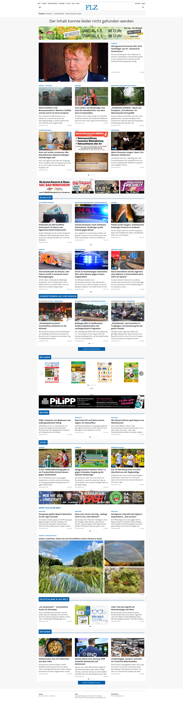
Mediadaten (115, 694)
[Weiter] (141, 373)
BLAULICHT (46, 197)
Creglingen (131, 301)
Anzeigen (62, 3)
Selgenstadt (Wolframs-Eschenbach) (123, 85)
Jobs (73, 3)
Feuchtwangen (80, 249)
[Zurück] (41, 373)
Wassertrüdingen (45, 130)
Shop (77, 3)
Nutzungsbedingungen (81, 696)
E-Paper (44, 3)
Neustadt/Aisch (51, 535)
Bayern (44, 412)
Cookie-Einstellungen (89, 697)
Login (143, 3)
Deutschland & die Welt (54, 599)
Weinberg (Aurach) (117, 447)
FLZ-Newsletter (59, 14)
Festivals (49, 14)
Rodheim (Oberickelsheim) (103, 202)
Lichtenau (48, 85)
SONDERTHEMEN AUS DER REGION (58, 296)
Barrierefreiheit (79, 697)
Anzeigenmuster (119, 696)
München (78, 417)
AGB (76, 694)
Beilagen (45, 357)
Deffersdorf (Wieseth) (98, 301)
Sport (43, 442)
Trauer (68, 3)
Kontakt (137, 3)
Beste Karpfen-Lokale (73, 14)
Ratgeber (45, 631)
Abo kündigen (98, 696)
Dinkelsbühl (58, 301)
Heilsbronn (115, 130)
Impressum (42, 696)
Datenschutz (90, 696)
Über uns (47, 696)
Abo (39, 3)
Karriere (53, 696)
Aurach (41, 85)
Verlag (41, 694)
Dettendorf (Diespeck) (46, 202)
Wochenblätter (53, 3)
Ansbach (114, 43)
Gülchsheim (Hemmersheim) (84, 202)
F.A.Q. (112, 696)
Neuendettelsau (116, 249)
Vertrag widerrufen (101, 697)
